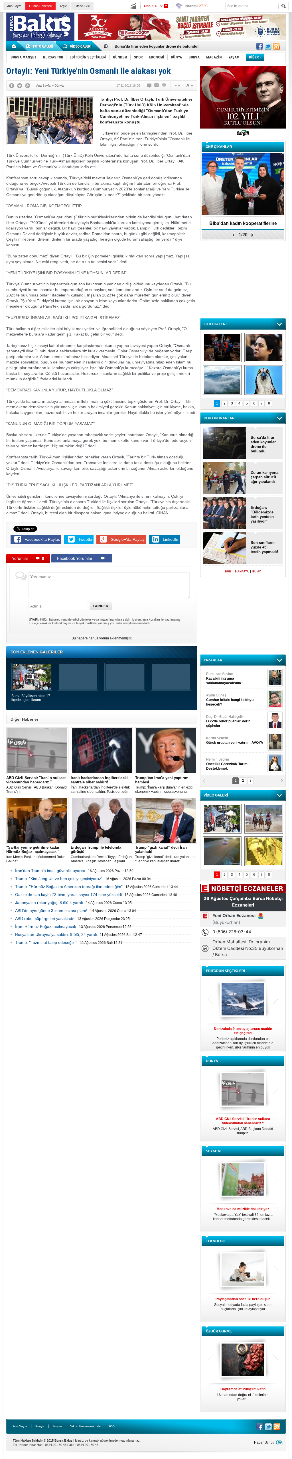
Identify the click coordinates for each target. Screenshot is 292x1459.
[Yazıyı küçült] (177, 85)
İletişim (57, 1426)
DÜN (228, 571)
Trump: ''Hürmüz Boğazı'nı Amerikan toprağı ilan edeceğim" (69, 886)
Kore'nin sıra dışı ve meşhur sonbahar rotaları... (243, 1214)
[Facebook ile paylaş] (259, 46)
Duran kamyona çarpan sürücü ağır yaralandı (264, 477)
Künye (39, 1426)
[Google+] (27, 85)
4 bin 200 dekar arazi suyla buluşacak (243, 223)
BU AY (256, 571)
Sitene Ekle (82, 6)
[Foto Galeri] (40, 46)
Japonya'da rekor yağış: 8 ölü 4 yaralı (49, 902)
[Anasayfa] (14, 46)
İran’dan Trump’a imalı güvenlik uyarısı (50, 870)
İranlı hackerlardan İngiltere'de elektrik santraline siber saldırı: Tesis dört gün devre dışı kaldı (100, 785)
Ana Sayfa (14, 6)
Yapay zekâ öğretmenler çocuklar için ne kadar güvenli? (243, 1306)
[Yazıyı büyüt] (189, 85)
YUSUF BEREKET (226, 676)
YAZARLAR (213, 660)
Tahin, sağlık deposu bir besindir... (243, 1392)
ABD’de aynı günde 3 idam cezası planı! (51, 910)
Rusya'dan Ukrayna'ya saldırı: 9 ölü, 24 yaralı (56, 934)
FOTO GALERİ (215, 324)
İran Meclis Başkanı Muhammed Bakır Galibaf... (35, 854)
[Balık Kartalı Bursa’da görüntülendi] (263, 380)
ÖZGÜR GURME (219, 1331)
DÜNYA (212, 1061)
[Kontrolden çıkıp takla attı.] (222, 851)
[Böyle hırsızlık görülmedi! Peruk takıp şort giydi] (263, 851)
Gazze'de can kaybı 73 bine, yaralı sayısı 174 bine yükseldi (68, 894)
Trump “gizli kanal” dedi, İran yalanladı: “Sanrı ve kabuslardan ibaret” (165, 854)
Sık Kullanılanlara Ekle (85, 1426)
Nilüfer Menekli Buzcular (228, 699)
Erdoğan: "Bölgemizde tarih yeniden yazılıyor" (262, 514)
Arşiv (63, 6)
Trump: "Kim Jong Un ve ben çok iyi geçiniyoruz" (58, 878)
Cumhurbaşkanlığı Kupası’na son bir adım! (153, 46)
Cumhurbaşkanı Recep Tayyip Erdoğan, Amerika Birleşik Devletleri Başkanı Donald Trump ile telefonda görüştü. (102, 854)
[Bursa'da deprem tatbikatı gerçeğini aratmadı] (222, 347)
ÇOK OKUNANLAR (219, 418)
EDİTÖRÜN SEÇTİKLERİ (225, 971)
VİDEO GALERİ (216, 795)
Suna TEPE (235, 740)
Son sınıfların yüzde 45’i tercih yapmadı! (264, 547)
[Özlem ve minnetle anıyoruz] (263, 347)
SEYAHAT (214, 1151)
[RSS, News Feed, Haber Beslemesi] (276, 46)
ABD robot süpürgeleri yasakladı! (44, 918)
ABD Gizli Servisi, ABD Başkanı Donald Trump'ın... (36, 785)
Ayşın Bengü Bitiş (223, 761)
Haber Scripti (264, 1442)
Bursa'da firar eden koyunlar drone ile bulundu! (263, 444)
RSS (112, 1426)
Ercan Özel (225, 719)
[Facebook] (11, 85)
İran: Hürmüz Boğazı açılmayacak (45, 926)
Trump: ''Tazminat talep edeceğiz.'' (46, 942)
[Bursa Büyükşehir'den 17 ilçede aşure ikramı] (222, 819)
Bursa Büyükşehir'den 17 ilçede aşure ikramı (30, 698)
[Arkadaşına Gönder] (156, 85)
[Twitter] (19, 85)
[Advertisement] (243, 279)
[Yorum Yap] (149, 85)
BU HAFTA (242, 571)
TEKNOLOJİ (215, 1241)
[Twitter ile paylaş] (268, 46)
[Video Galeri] (77, 46)
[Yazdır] (164, 85)
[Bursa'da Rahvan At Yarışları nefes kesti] (263, 819)
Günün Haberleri (40, 6)
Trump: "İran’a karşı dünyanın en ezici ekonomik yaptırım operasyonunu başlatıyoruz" (164, 785)
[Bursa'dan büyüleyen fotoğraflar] (222, 380)
